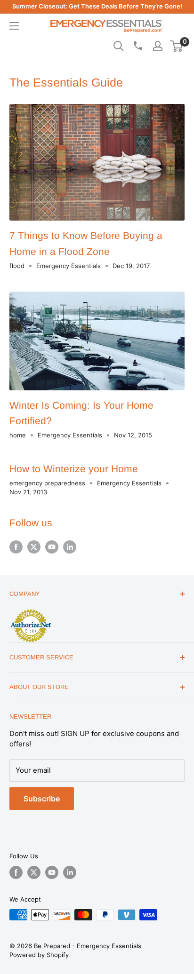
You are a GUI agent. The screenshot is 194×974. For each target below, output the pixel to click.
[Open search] (118, 46)
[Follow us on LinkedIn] (69, 547)
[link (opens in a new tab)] (30, 611)
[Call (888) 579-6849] (137, 45)
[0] (177, 46)
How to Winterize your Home (73, 468)
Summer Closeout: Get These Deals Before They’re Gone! (97, 6)
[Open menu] (14, 26)
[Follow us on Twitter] (33, 547)
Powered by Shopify (39, 954)
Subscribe (42, 798)
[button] (176, 46)
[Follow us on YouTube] (51, 547)
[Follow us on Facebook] (16, 547)
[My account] (157, 46)
